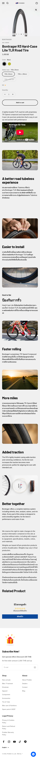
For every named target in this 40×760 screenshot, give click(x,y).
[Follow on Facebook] (3, 741)
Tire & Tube (6, 702)
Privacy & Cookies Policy (8, 721)
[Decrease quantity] (5, 94)
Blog (23, 691)
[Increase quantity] (12, 94)
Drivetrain (5, 687)
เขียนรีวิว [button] (20, 616)
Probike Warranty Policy (8, 733)
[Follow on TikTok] (19, 741)
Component (6, 694)
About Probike (27, 680)
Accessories (6, 698)
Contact (24, 687)
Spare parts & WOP (8, 709)
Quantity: (5, 90)
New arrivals (6, 680)
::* (22, 754)
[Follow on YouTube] (14, 741)
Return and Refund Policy (8, 727)
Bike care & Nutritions (9, 705)
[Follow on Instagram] (9, 741)
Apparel (4, 691)
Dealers (24, 683)
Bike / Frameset (7, 683)
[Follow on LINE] (25, 741)
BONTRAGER (7, 39)
